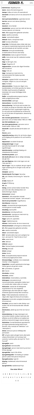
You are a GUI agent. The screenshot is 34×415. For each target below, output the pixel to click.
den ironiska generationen (11, 118)
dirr (3, 268)
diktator (5, 223)
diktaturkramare (7, 226)
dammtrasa (6, 8)
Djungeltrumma (7, 359)
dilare (4, 233)
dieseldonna (6, 212)
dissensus (5, 299)
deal (3, 32)
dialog (4, 188)
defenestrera (6, 55)
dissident (5, 303)
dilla (3, 239)
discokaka (5, 273)
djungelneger (6, 348)
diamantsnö (6, 194)
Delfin (4, 96)
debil (3, 42)
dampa (4, 12)
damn (4, 10)
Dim (3, 246)
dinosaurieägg (7, 260)
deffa (4, 57)
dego (3, 73)
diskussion (5, 286)
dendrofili (5, 129)
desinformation (7, 150)
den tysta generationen (10, 124)
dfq (3, 176)
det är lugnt (6, 165)
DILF (3, 235)
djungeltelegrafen (8, 355)
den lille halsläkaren (9, 122)
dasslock (5, 26)
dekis (4, 84)
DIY (3, 335)
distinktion (5, 322)
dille (3, 242)
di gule (4, 183)
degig (4, 71)
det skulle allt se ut (8, 157)
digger (4, 221)
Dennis (4, 133)
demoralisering (7, 105)
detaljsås (5, 172)
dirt (3, 271)
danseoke (5, 15)
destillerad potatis (8, 154)
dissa (4, 295)
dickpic (4, 205)
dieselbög (5, 210)
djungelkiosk (6, 346)
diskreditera (6, 278)
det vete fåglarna (7, 161)
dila (3, 230)
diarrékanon (6, 203)
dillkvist (4, 244)
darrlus (4, 21)
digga (4, 219)
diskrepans (5, 280)
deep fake (5, 44)
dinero (4, 251)
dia (3, 185)
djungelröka (6, 352)
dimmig (4, 249)
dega (3, 62)
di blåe (4, 181)
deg (3, 59)
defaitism (5, 50)
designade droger (8, 144)
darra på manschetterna (10, 19)
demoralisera (6, 103)
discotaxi (5, 275)
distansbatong (7, 314)
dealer (4, 37)
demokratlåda (7, 101)
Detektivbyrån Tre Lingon (10, 174)
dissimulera (6, 310)
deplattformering (8, 135)
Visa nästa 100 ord (16, 369)
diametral (5, 196)
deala (4, 35)
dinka (4, 253)
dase (3, 24)
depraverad (6, 142)
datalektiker (6, 28)
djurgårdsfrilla (7, 366)
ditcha (4, 331)
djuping (4, 361)
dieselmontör (6, 214)
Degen (4, 64)
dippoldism (5, 264)
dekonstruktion (7, 86)
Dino (3, 256)
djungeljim (5, 343)
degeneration (6, 66)
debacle (4, 39)
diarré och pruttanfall (9, 201)
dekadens (5, 79)
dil (3, 228)
